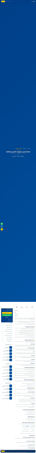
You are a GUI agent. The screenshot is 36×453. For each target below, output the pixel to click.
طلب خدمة (6, 1)
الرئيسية (28, 148)
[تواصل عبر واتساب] (2, 224)
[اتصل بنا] (2, 226)
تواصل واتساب (6, 315)
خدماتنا (10, 1)
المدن (8, 1)
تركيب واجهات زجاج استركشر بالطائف (30, 452)
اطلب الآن (3, 1)
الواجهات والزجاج (24, 148)
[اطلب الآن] (2, 229)
